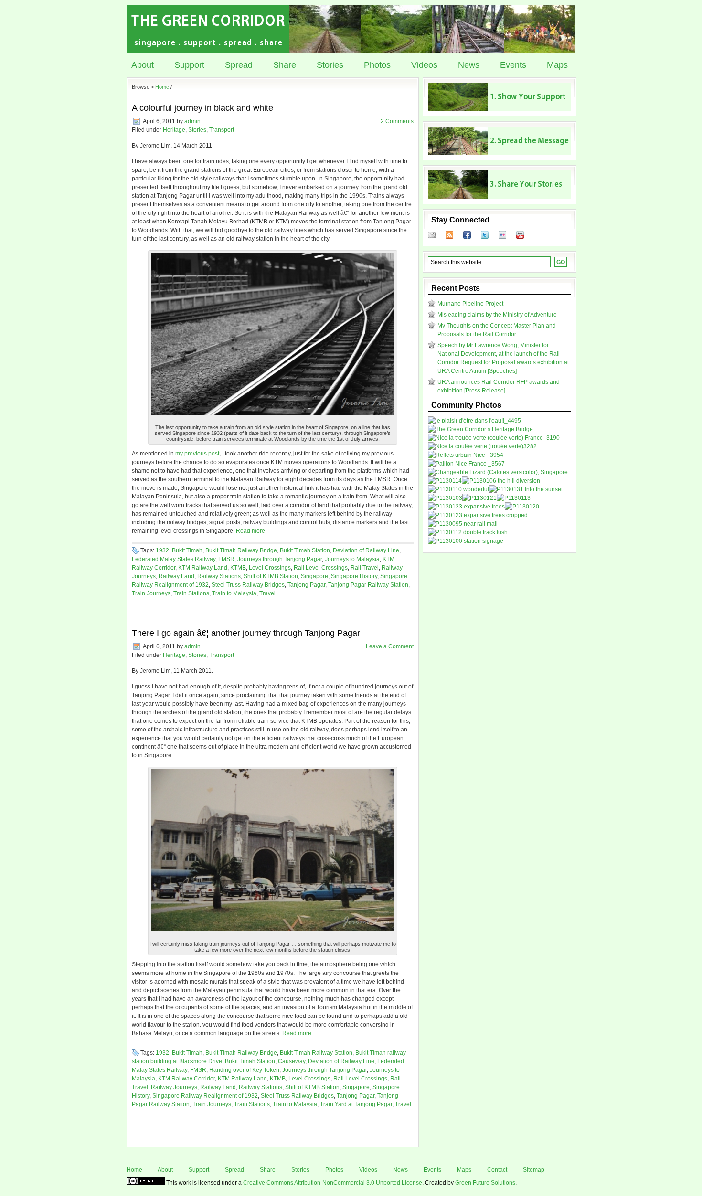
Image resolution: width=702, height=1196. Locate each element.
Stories (330, 65)
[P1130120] (522, 506)
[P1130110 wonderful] (458, 489)
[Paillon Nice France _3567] (466, 463)
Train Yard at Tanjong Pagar (356, 1104)
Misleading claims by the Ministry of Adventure (497, 314)
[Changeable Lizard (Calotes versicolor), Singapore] (498, 472)
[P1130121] (479, 498)
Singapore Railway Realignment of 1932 (205, 1095)
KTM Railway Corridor (186, 1078)
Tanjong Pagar (306, 585)
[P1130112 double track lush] (468, 532)
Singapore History (354, 576)
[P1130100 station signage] (465, 541)
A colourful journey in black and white (202, 108)
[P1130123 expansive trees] (466, 506)
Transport (221, 130)
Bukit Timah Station (305, 550)
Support (189, 65)
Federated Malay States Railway (173, 559)
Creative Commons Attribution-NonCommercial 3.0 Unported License (332, 1182)
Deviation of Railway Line (366, 550)
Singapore (314, 576)
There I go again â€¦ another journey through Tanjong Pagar (246, 633)
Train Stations (191, 593)
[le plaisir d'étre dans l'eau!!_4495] (474, 420)
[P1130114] (445, 480)
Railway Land (176, 576)
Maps (557, 65)
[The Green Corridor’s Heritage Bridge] (480, 429)
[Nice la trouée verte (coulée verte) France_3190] (494, 437)
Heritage (174, 130)
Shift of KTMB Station (271, 576)
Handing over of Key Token (244, 1070)
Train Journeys (151, 593)
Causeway (291, 1061)
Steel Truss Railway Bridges (248, 585)
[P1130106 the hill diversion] (501, 480)
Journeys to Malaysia (352, 559)
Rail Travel (365, 567)
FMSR (226, 559)
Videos (424, 65)
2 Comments (397, 121)
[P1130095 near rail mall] (463, 523)
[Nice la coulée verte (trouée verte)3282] (482, 446)
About (142, 65)
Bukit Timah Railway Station (316, 1052)
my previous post (197, 453)
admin (192, 121)
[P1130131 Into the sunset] (526, 489)
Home (162, 87)
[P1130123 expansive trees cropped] (478, 515)
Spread (239, 65)
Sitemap (533, 1169)
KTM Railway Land (202, 567)
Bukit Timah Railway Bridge (241, 550)
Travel (267, 593)
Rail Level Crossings (321, 567)
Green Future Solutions (485, 1182)
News (468, 65)
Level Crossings (270, 567)
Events (513, 65)
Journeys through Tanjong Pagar (279, 559)
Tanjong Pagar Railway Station (368, 585)
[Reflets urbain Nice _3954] (465, 455)
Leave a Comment (390, 646)
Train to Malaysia (234, 593)
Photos (377, 65)
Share (284, 65)
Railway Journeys (174, 1087)
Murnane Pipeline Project (470, 303)
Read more (250, 531)
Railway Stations (219, 576)
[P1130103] (445, 498)
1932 (162, 550)
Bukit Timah (187, 550)
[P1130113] (514, 498)
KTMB (238, 567)
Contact (497, 1169)
